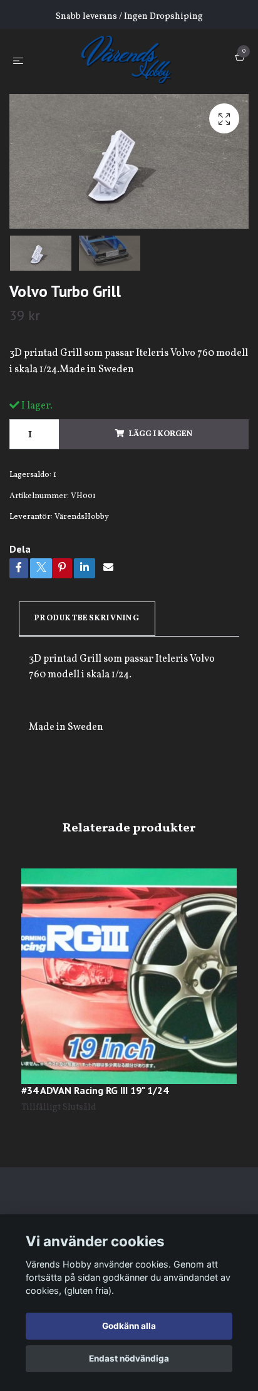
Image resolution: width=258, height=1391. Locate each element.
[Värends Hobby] (132, 59)
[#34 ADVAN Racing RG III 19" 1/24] (129, 976)
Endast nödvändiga (129, 1358)
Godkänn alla (129, 1326)
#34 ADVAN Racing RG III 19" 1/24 (94, 1090)
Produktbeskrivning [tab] (87, 618)
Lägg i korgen (160, 434)
